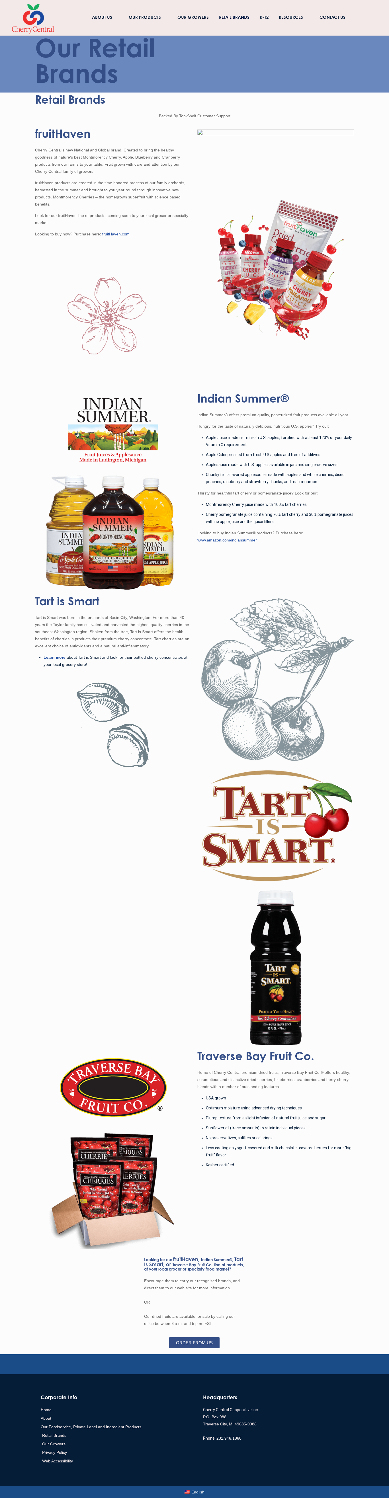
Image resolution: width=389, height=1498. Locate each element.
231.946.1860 (228, 1438)
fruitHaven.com (116, 234)
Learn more (54, 657)
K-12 (264, 18)
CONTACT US (332, 18)
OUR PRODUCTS (145, 18)
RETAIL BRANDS (234, 18)
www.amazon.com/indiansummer (227, 540)
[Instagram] (223, 1364)
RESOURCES (291, 18)
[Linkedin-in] (166, 1364)
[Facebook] (204, 1364)
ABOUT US (102, 18)
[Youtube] (185, 1364)
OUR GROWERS (193, 18)
